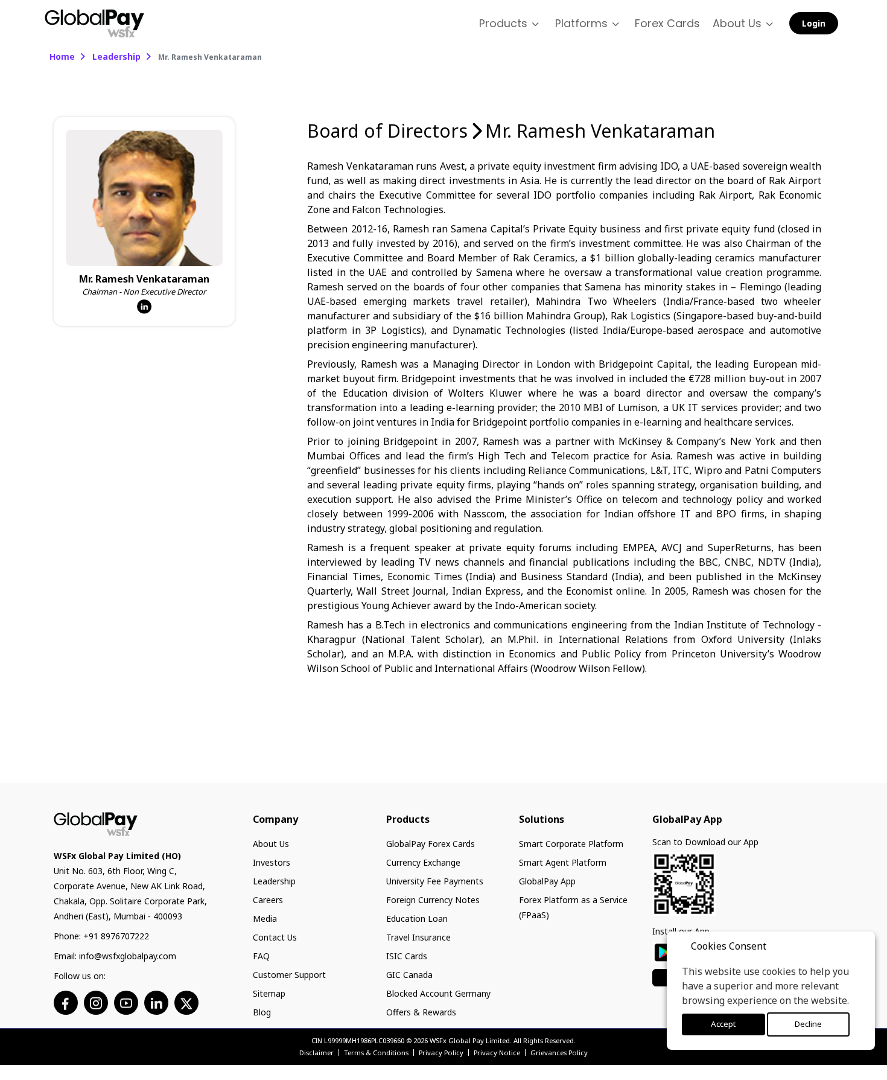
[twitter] (186, 1001)
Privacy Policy (441, 1051)
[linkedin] (156, 1001)
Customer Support (289, 973)
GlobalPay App (547, 880)
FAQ (261, 954)
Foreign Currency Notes (433, 898)
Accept (723, 1025)
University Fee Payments (434, 880)
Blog (262, 1011)
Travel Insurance (418, 936)
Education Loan (417, 917)
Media (265, 917)
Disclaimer (316, 1051)
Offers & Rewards (421, 1011)
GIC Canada (409, 973)
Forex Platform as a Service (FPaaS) (573, 906)
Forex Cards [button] (679, 23)
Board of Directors (387, 129)
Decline (808, 1025)
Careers (268, 898)
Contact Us (275, 936)
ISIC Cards (406, 954)
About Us (271, 842)
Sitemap (269, 992)
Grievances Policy (559, 1051)
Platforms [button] (600, 23)
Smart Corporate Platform (571, 842)
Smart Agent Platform (562, 861)
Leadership (116, 55)
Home (62, 55)
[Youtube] (126, 1001)
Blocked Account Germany (438, 992)
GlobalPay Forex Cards (430, 842)
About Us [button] (741, 23)
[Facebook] (65, 1001)
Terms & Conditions (376, 1051)
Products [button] (528, 23)
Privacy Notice (497, 1051)
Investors (271, 861)
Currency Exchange (423, 861)
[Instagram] (96, 1001)
